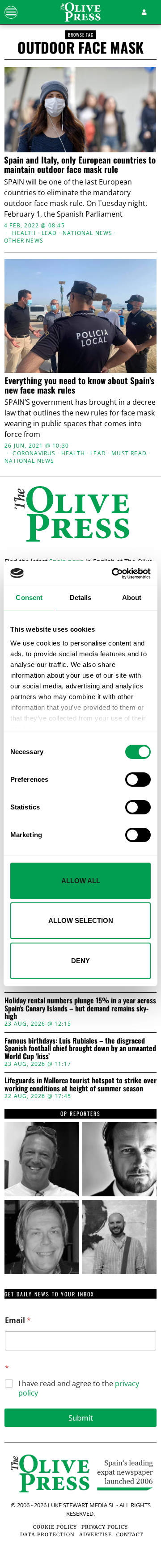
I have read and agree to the (78, 1388)
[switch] (138, 779)
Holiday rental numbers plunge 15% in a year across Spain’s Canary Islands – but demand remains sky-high (80, 1008)
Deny (80, 960)
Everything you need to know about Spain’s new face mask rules (79, 385)
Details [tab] (81, 597)
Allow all (80, 881)
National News (88, 233)
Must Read (129, 453)
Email (18, 1320)
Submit (80, 1418)
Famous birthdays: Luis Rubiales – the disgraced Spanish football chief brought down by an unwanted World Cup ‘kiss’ (80, 1049)
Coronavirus (34, 453)
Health (24, 233)
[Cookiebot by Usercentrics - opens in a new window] (113, 573)
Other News (23, 240)
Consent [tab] (29, 597)
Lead (49, 233)
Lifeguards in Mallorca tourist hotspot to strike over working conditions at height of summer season (80, 1084)
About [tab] (132, 597)
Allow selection (80, 920)
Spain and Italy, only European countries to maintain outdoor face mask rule (80, 164)
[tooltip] (41, 1159)
